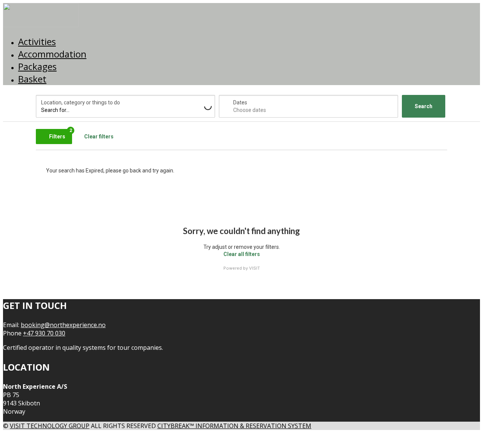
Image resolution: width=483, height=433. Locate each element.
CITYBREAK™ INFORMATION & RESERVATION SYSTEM (234, 426)
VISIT (254, 268)
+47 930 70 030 (44, 333)
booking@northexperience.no (63, 325)
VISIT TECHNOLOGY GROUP (49, 426)
